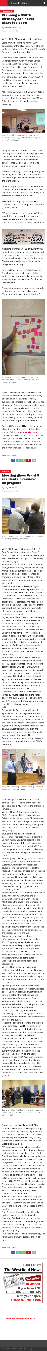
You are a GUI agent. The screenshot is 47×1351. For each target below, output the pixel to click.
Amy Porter (9, 487)
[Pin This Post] (28, 459)
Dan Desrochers (11, 27)
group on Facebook (29, 432)
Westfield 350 (21, 195)
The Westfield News (19, 3)
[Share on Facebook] (13, 459)
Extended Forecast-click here (20, 1318)
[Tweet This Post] (18, 459)
